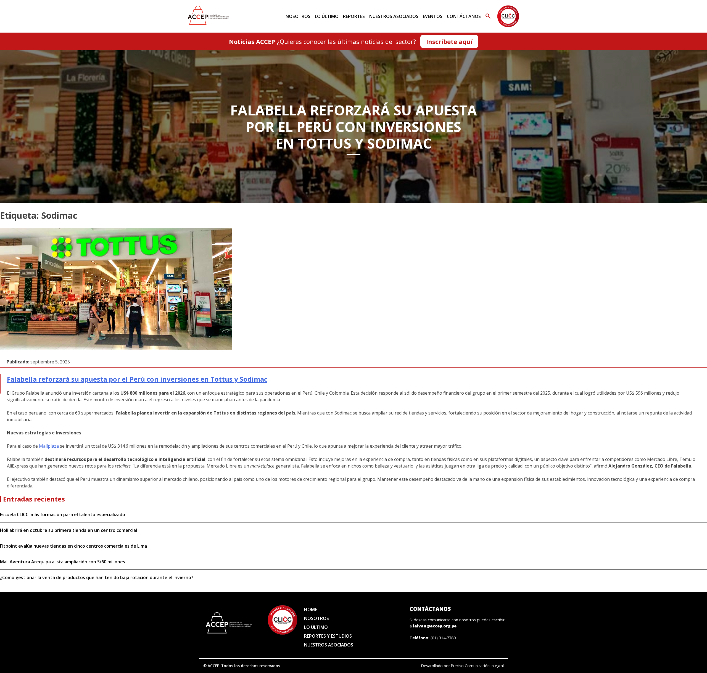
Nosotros (298, 16)
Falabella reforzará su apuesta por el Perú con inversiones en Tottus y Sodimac (137, 379)
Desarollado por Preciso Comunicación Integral (462, 665)
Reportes (354, 16)
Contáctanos (464, 16)
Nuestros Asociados (393, 16)
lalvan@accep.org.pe (435, 626)
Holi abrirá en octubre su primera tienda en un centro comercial (68, 530)
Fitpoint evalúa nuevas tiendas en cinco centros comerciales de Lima (73, 546)
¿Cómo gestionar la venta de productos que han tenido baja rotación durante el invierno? (96, 577)
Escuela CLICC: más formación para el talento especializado (62, 514)
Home (310, 609)
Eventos (432, 16)
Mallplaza (49, 446)
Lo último (327, 16)
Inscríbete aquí (449, 41)
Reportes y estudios (328, 636)
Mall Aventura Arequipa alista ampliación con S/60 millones (62, 562)
